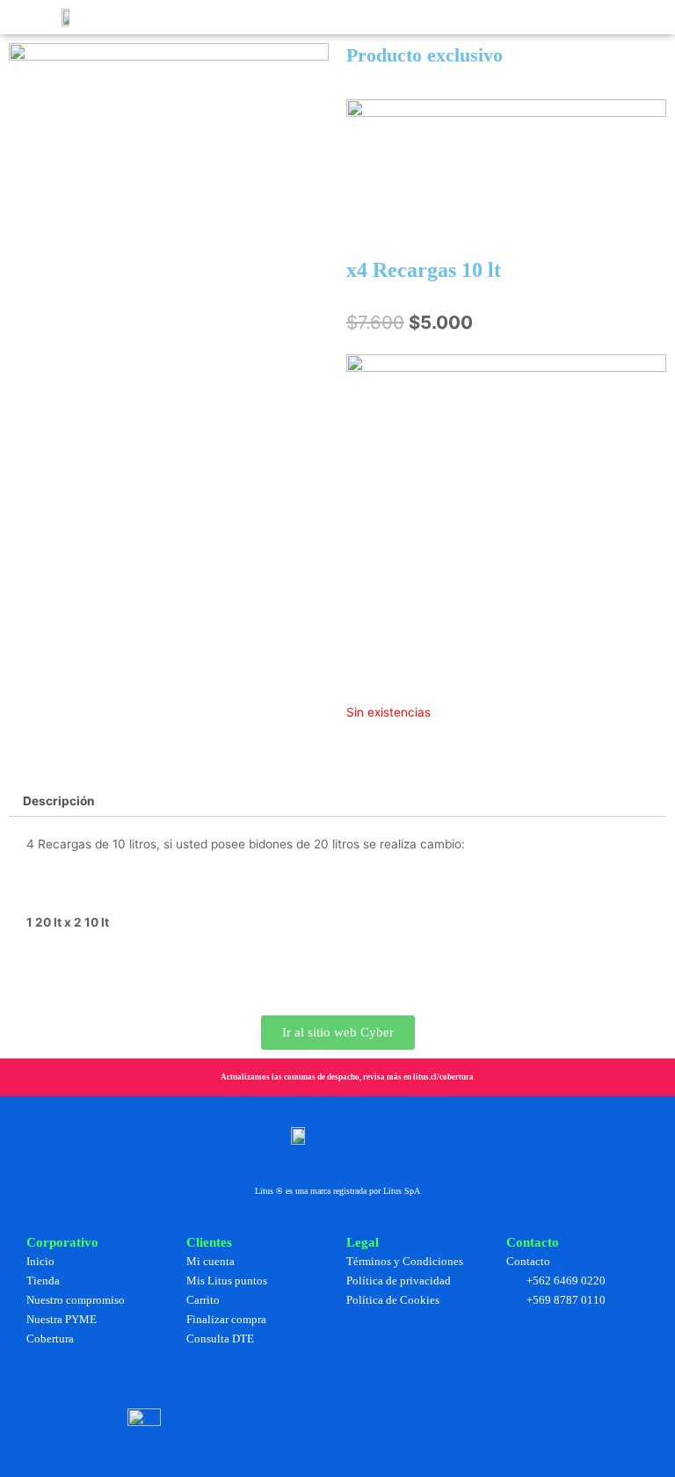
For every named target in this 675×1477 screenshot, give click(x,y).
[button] (149, 17)
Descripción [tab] (59, 801)
